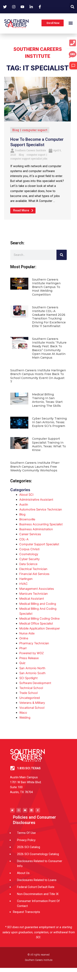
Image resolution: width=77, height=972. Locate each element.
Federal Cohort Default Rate (35, 887)
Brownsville (27, 519)
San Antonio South (32, 673)
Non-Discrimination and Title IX (38, 894)
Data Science (28, 564)
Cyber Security (29, 559)
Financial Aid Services (34, 574)
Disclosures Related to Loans (36, 880)
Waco (23, 712)
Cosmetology (28, 554)
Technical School (31, 688)
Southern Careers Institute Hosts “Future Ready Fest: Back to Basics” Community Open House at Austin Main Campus (49, 348)
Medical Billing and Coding (37, 604)
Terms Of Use (26, 833)
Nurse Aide (26, 633)
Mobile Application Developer (39, 628)
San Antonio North (32, 668)
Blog (15, 130)
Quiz (22, 663)
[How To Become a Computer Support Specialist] (37, 99)
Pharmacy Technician (34, 643)
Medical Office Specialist (36, 623)
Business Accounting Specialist (41, 524)
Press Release (29, 658)
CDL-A (24, 539)
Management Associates (36, 589)
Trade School (28, 693)
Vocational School (31, 708)
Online (23, 638)
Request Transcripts (26, 912)
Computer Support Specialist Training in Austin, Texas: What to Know (49, 444)
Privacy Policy (26, 840)
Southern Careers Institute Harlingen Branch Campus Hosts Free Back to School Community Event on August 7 (38, 375)
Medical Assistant (31, 598)
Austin (23, 504)
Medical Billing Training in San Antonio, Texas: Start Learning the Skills (47, 400)
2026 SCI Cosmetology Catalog (38, 854)
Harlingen (26, 579)
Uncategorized (29, 698)
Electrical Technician (33, 569)
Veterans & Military (32, 703)
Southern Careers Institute (30, 150)
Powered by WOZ (31, 653)
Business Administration (36, 529)
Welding (24, 717)
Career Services (30, 534)
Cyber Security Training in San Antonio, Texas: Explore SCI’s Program (49, 422)
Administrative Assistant (36, 499)
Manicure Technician (33, 594)
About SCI (26, 494)
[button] (72, 6)
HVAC (23, 584)
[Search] (61, 255)
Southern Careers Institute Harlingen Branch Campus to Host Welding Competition (46, 287)
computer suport (34, 130)
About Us (23, 873)
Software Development (35, 683)
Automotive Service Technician (40, 509)
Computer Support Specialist (39, 544)
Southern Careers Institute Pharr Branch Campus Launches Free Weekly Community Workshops (35, 466)
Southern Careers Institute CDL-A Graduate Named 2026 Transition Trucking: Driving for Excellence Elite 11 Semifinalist (49, 316)
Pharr (23, 648)
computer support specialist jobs (28, 158)
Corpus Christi (29, 549)
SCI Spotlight (28, 678)
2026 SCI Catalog (28, 847)
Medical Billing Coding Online (39, 618)
